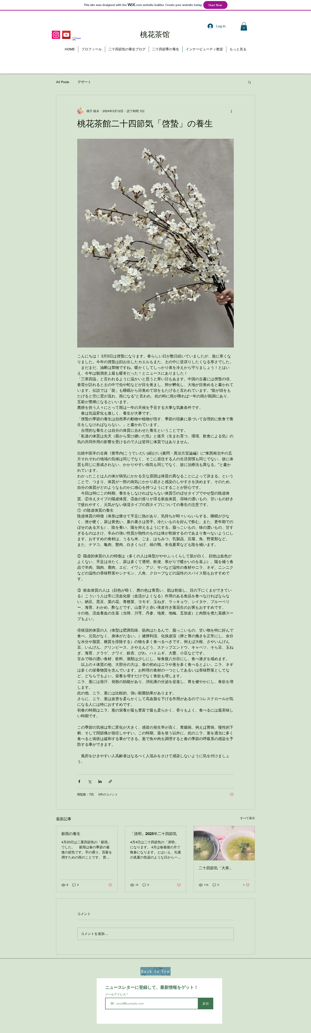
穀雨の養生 (70, 833)
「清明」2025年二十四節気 (153, 833)
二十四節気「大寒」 (216, 868)
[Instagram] (77, 41)
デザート (84, 82)
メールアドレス (116, 994)
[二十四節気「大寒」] (224, 843)
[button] (243, 26)
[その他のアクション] (231, 111)
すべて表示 (247, 818)
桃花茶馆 (155, 34)
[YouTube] (66, 35)
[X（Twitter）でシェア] (90, 781)
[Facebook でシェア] (79, 781)
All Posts (62, 82)
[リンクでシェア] (110, 781)
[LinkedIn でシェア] (100, 781)
